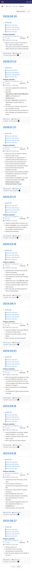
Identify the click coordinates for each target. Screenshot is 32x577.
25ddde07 (8, 398)
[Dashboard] (2, 1)
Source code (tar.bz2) (13, 29)
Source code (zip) (12, 25)
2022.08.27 (10, 520)
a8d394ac (8, 188)
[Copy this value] (27, 37)
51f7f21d (7, 119)
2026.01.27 (9, 127)
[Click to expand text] (21, 36)
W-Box (14, 549)
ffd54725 (8, 559)
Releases (21, 6)
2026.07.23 (9, 61)
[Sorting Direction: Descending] (28, 11)
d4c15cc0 (8, 342)
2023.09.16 (9, 406)
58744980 (8, 53)
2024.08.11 (9, 303)
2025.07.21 (9, 196)
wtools (9, 6)
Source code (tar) (12, 31)
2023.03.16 (9, 453)
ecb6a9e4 (8, 295)
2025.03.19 (9, 244)
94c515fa (8, 512)
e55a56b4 (8, 236)
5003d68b (8, 445)
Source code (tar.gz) (13, 27)
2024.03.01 (10, 350)
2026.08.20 (10, 16)
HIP (16, 547)
